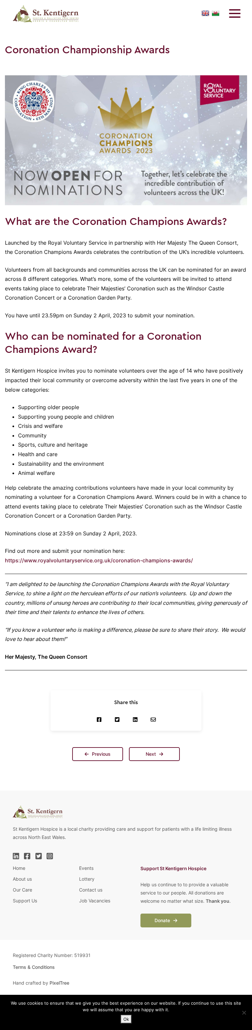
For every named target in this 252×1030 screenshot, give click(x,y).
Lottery (86, 879)
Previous (101, 754)
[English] (205, 13)
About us (22, 879)
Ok (126, 1019)
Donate (163, 920)
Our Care (22, 890)
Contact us (90, 890)
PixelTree (59, 983)
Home (19, 868)
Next (151, 754)
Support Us (25, 900)
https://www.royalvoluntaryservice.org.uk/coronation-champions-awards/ (99, 560)
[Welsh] (216, 13)
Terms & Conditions (34, 967)
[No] (244, 1012)
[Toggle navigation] (231, 13)
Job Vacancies (94, 900)
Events (86, 868)
